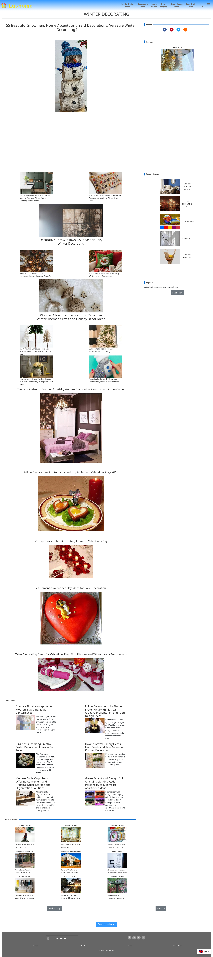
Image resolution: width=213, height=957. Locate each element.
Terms (130, 946)
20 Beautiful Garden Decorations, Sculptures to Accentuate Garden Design (115, 898)
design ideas (187, 239)
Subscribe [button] (177, 292)
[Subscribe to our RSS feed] (185, 30)
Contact (35, 946)
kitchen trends (117, 826)
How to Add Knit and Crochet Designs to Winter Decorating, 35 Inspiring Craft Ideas (36, 382)
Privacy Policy (177, 946)
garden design (117, 876)
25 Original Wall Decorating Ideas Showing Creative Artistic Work (117, 872)
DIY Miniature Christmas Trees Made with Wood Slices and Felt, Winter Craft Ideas (36, 351)
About (83, 946)
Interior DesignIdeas (127, 5)
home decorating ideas (187, 204)
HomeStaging (163, 5)
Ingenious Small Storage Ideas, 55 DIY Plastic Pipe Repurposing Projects (24, 847)
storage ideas (25, 826)
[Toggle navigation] (208, 5)
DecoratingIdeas (143, 5)
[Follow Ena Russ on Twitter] (178, 30)
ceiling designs (24, 876)
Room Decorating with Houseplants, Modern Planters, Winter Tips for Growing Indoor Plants (35, 198)
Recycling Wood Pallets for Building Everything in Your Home (69, 872)
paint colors (71, 826)
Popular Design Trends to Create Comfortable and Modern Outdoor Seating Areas (24, 872)
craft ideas (117, 851)
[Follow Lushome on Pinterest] (172, 30)
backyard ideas (71, 876)
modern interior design (187, 186)
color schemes (187, 221)
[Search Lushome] (201, 5)
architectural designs (71, 851)
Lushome (21, 5)
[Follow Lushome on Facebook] (165, 30)
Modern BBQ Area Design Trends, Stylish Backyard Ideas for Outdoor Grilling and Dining (70, 898)
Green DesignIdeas (177, 5)
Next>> (161, 908)
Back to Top (54, 908)
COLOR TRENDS (177, 47)
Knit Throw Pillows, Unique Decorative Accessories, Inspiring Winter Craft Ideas (105, 198)
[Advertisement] (106, 147)
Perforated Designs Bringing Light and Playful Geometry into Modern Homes (24, 898)
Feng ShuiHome (190, 5)
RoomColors (154, 5)
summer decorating (24, 851)
